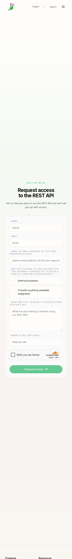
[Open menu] (63, 6)
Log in (53, 6)
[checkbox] (36, 281)
